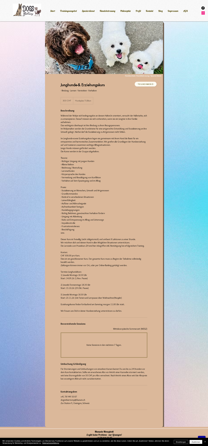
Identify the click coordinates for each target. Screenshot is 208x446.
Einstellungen (181, 442)
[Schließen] (205, 442)
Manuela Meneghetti (104, 431)
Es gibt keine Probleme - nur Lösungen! (104, 434)
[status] (130, 329)
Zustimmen (196, 442)
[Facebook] (203, 8)
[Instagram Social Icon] (203, 13)
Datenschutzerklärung (50, 443)
